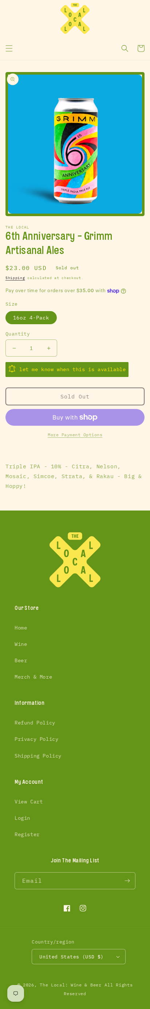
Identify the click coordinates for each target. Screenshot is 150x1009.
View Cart (29, 801)
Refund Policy (35, 722)
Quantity (17, 334)
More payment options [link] (75, 434)
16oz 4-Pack (31, 317)
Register (27, 834)
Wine (21, 644)
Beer (21, 660)
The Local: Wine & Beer (70, 985)
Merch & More (33, 677)
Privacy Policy (36, 739)
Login (22, 818)
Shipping (15, 277)
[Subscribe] (127, 880)
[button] (9, 48)
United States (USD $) (71, 957)
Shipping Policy (38, 755)
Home (21, 627)
